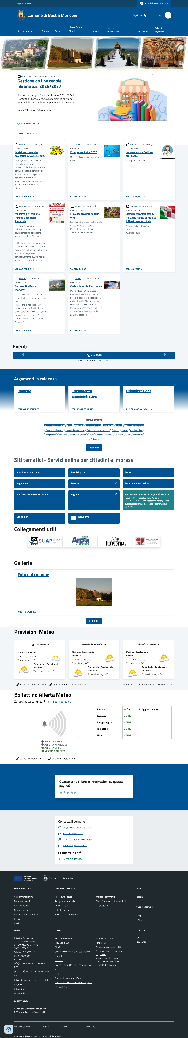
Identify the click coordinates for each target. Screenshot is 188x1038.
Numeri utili (19, 993)
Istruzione (63, 434)
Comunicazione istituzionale (98, 430)
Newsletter (141, 941)
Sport (127, 434)
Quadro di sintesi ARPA (63, 758)
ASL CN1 (59, 960)
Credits (65, 1026)
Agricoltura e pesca (63, 896)
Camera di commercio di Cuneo (69, 978)
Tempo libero (137, 434)
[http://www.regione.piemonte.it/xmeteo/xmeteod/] (80, 541)
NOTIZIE (24, 76)
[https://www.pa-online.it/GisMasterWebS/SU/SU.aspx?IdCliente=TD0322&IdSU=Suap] (45, 541)
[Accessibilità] (8, 1029)
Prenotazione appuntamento (109, 961)
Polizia (91, 434)
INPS (57, 973)
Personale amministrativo (26, 914)
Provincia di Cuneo (63, 942)
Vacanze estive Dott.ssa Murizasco (139, 154)
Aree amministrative (23, 896)
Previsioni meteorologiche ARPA (69, 684)
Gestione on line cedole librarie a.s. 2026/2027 (39, 83)
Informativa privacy (104, 938)
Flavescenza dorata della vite (84, 215)
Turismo (94, 439)
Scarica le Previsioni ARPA (33, 684)
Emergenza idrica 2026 (83, 152)
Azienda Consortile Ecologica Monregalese (73, 967)
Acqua (69, 425)
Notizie (139, 896)
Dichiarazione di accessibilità (108, 947)
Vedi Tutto (94, 621)
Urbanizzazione (142, 31)
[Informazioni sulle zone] (59, 702)
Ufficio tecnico (102, 905)
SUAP (57, 947)
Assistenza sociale (93, 425)
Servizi (58, 31)
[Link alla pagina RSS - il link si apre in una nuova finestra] (144, 15)
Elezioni (125, 430)
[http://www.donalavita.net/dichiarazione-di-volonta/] (146, 541)
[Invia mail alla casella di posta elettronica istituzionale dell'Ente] (29, 963)
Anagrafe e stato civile (65, 901)
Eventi (139, 919)
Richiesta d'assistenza (106, 964)
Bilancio (119, 425)
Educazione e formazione (66, 914)
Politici (17, 918)
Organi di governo (22, 910)
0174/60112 (29, 952)
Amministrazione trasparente (109, 951)
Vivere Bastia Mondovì (75, 29)
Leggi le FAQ (101, 954)
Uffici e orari (19, 988)
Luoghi (139, 915)
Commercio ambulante (75, 430)
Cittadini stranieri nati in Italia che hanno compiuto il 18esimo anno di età (141, 217)
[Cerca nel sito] (167, 15)
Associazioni (108, 425)
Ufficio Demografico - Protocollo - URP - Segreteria (32, 982)
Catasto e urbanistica (64, 910)
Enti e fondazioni (21, 905)
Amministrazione (26, 31)
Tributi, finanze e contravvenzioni (111, 901)
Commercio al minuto (54, 430)
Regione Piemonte (24, 3)
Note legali (101, 942)
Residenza (118, 434)
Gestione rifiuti (136, 430)
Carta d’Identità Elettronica (86, 286)
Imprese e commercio (105, 896)
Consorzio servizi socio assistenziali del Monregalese (73, 954)
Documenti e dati (22, 901)
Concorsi (115, 430)
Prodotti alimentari (104, 434)
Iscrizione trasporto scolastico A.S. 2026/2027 (30, 154)
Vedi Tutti (94, 447)
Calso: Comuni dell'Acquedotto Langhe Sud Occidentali (73, 985)
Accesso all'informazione (54, 425)
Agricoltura (78, 425)
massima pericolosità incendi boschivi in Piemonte (27, 217)
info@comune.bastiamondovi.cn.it (30, 181)
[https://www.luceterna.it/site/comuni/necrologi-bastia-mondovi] (115, 541)
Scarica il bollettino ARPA (32, 758)
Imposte (97, 31)
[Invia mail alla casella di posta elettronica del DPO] (34, 1008)
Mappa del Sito (88, 1026)
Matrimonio (74, 434)
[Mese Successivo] (164, 354)
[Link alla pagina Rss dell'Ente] (138, 938)
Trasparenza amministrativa (113, 29)
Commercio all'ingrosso (134, 425)
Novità (45, 31)
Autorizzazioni (61, 905)
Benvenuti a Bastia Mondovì (26, 288)
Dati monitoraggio (22, 1026)
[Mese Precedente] (23, 354)
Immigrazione (50, 434)
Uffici (16, 923)
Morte (83, 434)
